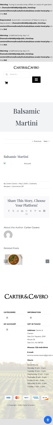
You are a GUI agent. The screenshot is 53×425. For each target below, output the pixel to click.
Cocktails (33, 184)
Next (46, 141)
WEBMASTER (41, 405)
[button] (5, 261)
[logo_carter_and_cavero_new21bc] (26, 64)
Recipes (7, 186)
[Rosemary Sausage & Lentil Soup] (14, 253)
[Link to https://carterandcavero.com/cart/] (6, 83)
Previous (37, 141)
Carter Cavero (11, 184)
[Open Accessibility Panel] (48, 420)
